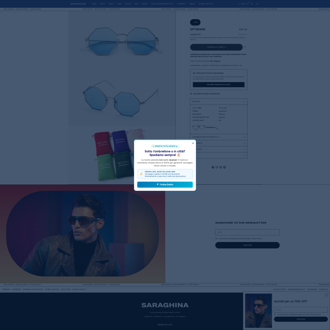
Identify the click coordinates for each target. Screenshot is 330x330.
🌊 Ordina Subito (165, 184)
